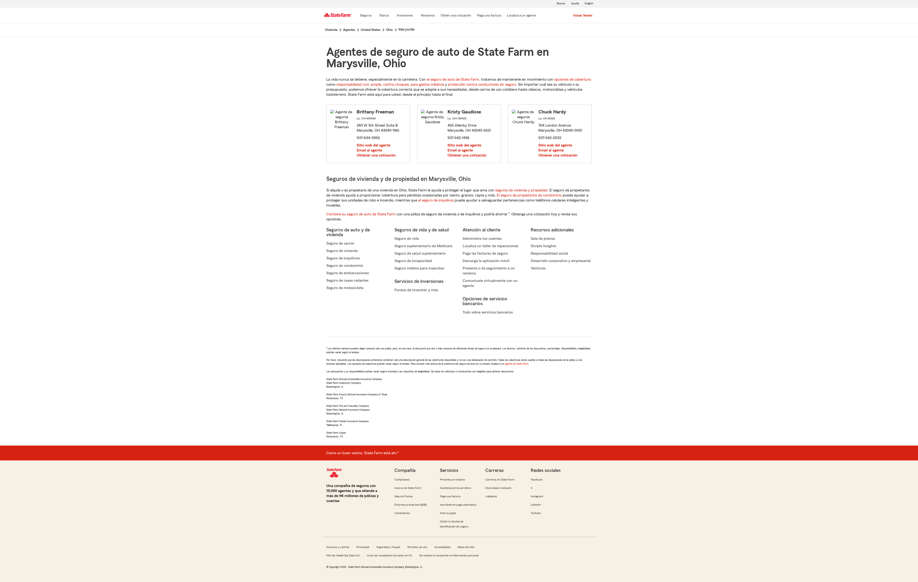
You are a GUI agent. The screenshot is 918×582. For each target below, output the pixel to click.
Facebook (536, 479)
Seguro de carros (340, 243)
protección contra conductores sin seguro (482, 84)
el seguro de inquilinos (436, 200)
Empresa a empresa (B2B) (410, 504)
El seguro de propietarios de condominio (529, 195)
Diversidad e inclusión (498, 488)
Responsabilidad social (549, 253)
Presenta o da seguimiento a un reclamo (489, 270)
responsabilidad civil (352, 84)
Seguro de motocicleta (344, 288)
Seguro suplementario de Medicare (423, 246)
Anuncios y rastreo (337, 547)
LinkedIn (536, 504)
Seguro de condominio (344, 266)
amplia (376, 84)
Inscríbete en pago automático (458, 504)
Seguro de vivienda (342, 251)
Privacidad (362, 547)
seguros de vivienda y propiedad (521, 190)
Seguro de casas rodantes (347, 280)
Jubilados (491, 496)
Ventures (538, 268)
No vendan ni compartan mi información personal (448, 555)
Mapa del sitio (466, 547)
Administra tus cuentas (482, 239)
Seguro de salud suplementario (420, 253)
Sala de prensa (543, 239)
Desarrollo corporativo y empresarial (561, 261)
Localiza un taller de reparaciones (490, 246)
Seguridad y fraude (388, 547)
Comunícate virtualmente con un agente (490, 283)
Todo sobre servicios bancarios (488, 312)
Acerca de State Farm (407, 488)
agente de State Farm (516, 363)
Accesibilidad (442, 547)
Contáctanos (402, 479)
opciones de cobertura (572, 79)
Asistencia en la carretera (455, 488)
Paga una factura (450, 496)
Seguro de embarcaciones (347, 273)
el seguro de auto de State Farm (453, 79)
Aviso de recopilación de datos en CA (389, 555)
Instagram (537, 496)
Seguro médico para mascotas (419, 268)
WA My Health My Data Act (343, 555)
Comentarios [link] (402, 513)
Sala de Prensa (403, 496)
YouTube (536, 513)
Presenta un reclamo (452, 479)
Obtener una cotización (376, 155)
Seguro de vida (406, 239)
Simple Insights (543, 246)
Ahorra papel (448, 513)
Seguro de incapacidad (413, 261)
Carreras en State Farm (499, 479)
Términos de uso (417, 547)
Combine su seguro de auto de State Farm (361, 214)
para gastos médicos (427, 84)
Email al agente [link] (369, 150)
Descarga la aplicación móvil (486, 261)
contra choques (396, 84)
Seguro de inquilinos (343, 258)
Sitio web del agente (373, 145)
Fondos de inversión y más (416, 290)
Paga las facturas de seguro (485, 253)
